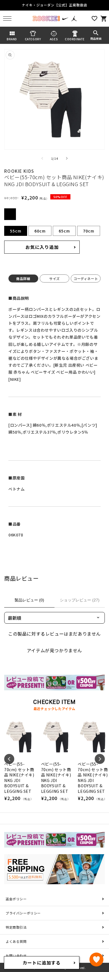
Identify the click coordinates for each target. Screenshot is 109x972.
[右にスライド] (67, 158)
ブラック (10, 214)
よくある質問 (16, 941)
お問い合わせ (16, 955)
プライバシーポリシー (23, 913)
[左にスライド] (42, 158)
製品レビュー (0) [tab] (29, 600)
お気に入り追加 (42, 247)
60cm (40, 231)
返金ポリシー (16, 898)
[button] (7, 18)
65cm (64, 231)
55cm (15, 231)
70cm (88, 231)
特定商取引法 (16, 927)
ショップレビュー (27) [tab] (79, 600)
